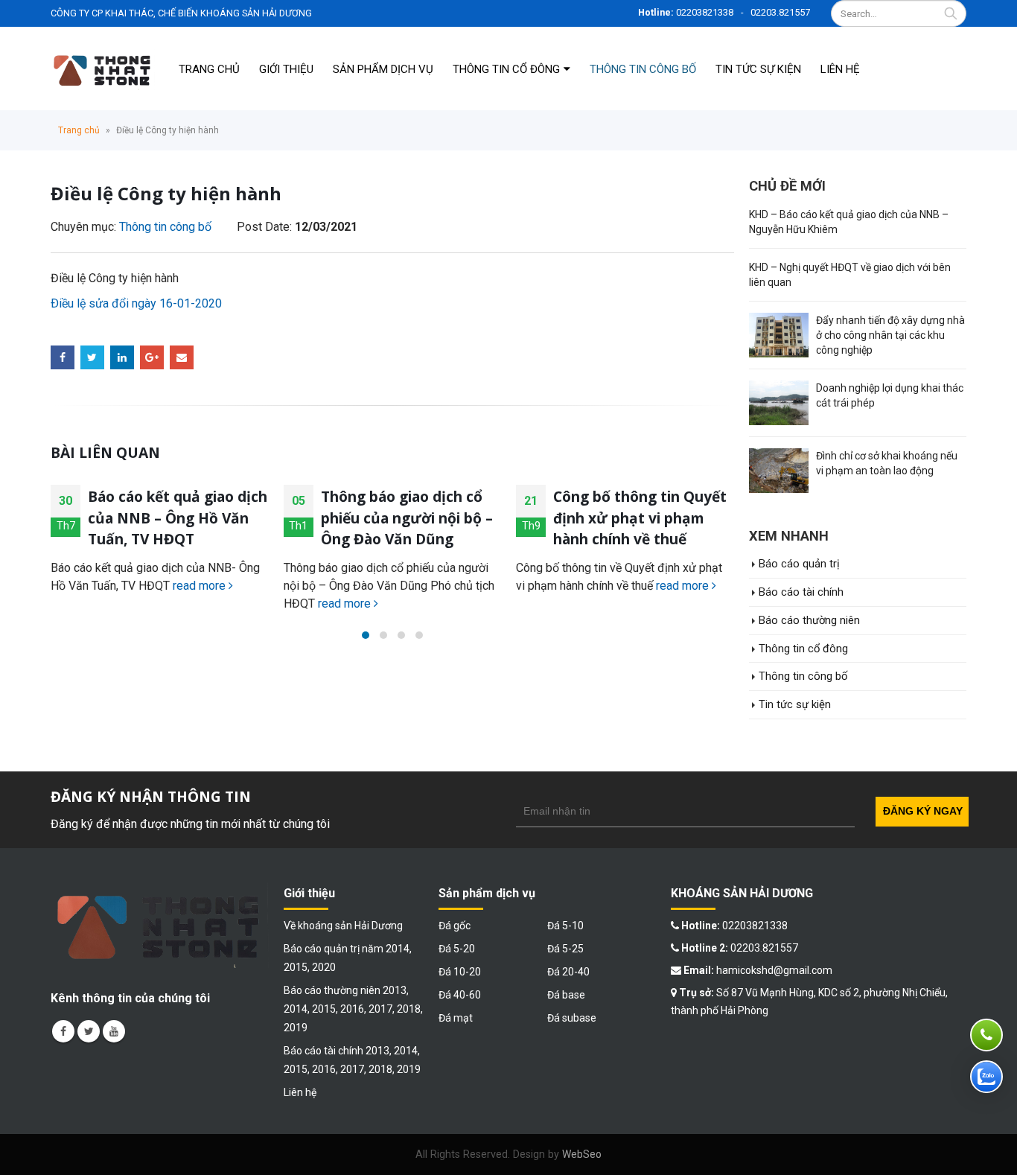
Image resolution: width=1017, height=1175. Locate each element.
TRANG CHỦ (209, 69)
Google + (152, 357)
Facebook (62, 357)
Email (182, 357)
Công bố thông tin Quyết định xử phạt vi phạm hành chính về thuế (640, 518)
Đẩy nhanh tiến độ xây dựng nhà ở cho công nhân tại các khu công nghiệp (890, 335)
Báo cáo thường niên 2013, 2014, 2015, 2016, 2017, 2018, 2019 (353, 1009)
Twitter (92, 357)
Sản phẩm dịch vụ (383, 69)
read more (201, 586)
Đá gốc (455, 926)
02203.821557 (780, 12)
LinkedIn (122, 357)
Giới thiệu (286, 69)
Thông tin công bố (643, 69)
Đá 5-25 (565, 949)
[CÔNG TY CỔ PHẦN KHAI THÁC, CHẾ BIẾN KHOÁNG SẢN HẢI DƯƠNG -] (103, 68)
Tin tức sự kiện (758, 69)
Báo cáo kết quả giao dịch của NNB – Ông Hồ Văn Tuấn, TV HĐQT (177, 518)
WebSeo (582, 1154)
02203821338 (704, 12)
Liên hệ (840, 69)
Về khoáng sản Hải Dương (343, 926)
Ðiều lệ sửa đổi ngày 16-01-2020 (136, 303)
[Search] (951, 13)
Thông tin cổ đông (506, 69)
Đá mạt (456, 1018)
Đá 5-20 (457, 949)
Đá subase (571, 1018)
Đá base (566, 995)
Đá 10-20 (460, 972)
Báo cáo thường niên (809, 620)
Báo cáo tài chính (801, 592)
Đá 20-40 (568, 972)
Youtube (114, 1031)
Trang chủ (79, 130)
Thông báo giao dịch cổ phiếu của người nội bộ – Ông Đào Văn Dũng (407, 518)
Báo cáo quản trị (799, 563)
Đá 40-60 (460, 995)
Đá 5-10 (565, 926)
